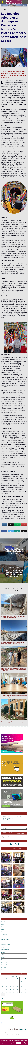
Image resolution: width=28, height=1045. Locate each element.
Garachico (2, 932)
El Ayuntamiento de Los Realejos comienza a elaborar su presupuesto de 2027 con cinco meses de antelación (13, 722)
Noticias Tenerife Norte (8, 818)
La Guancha (3, 942)
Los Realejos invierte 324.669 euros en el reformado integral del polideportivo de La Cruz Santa (12, 643)
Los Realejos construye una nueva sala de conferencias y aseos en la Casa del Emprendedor (13, 617)
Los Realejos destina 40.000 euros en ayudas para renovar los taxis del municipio (14, 696)
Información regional (4, 939)
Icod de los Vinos (4, 934)
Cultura (2, 924)
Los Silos (2, 954)
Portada (3, 1037)
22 (21, 989)
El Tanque (2, 929)
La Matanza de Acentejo (5, 944)
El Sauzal (2, 926)
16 (25, 986)
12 (10, 986)
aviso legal (24, 1043)
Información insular (4, 937)
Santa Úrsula (3, 967)
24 (2, 992)
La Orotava (3, 947)
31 (2, 994)
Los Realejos (3, 9)
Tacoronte (2, 970)
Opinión (2, 959)
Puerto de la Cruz (4, 962)
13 (13, 986)
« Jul (2, 998)
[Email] (24, 531)
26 (10, 992)
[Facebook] (4, 531)
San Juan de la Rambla (5, 964)
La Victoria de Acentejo (5, 949)
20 (13, 989)
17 (2, 989)
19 (10, 989)
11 (6, 986)
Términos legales (6, 820)
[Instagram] (16, 844)
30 (25, 992)
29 (21, 992)
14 (17, 986)
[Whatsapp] (17, 531)
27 (13, 992)
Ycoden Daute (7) (12, 1037)
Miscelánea (3, 957)
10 (2, 986)
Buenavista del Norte (5, 921)
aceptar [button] (18, 1043)
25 (6, 992)
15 (21, 986)
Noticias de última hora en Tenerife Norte (12, 816)
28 (17, 992)
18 (6, 989)
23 (25, 989)
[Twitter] (11, 531)
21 (17, 989)
